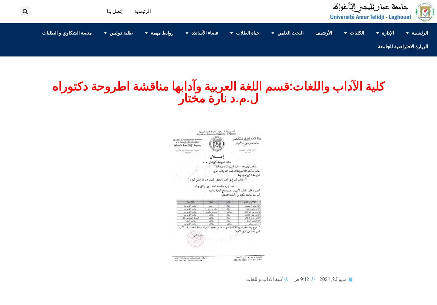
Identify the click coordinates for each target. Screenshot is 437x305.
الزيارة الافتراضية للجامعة (403, 46)
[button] (25, 11)
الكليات (357, 33)
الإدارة (388, 33)
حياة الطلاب (248, 33)
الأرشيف (323, 33)
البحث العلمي (290, 33)
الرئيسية (142, 11)
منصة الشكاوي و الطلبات (67, 33)
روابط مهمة (162, 33)
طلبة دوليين (121, 33)
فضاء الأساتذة (204, 33)
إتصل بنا (114, 11)
